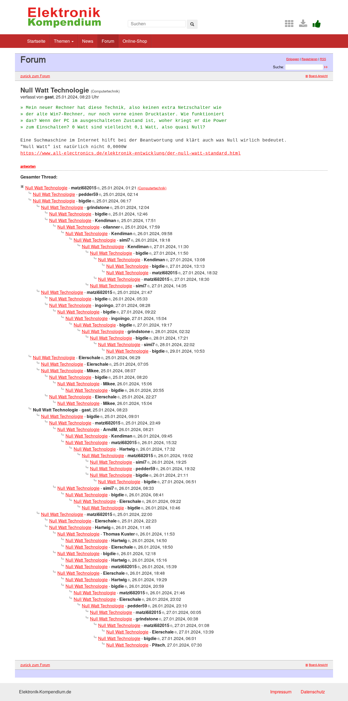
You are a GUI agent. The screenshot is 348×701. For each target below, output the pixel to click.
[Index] (287, 25)
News (87, 41)
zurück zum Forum (35, 76)
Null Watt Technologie (46, 188)
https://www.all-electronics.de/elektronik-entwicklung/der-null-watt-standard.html (130, 153)
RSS (323, 59)
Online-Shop (135, 41)
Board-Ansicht (318, 76)
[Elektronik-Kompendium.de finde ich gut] (314, 25)
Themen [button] (62, 41)
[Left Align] (192, 24)
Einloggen (292, 59)
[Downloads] (301, 25)
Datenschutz (313, 691)
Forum (108, 41)
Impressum (280, 691)
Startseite (36, 41)
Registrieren (310, 59)
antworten (28, 166)
